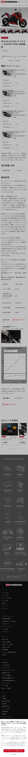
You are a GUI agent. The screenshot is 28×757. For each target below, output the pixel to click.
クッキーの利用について (13, 745)
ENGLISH (14, 754)
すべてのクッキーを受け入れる (14, 750)
